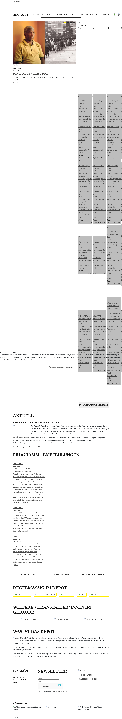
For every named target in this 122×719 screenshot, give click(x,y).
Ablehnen (12, 364)
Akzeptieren (4, 364)
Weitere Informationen (56, 367)
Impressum (69, 367)
